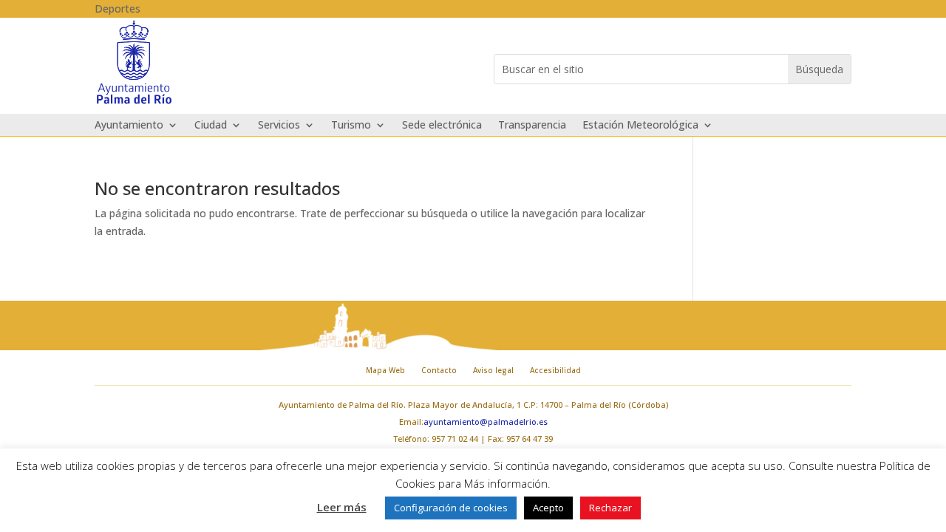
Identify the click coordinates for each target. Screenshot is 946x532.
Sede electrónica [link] (442, 126)
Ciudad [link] (210, 126)
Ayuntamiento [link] (129, 126)
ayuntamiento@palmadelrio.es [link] (485, 421)
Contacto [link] (439, 370)
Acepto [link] (548, 507)
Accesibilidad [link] (555, 370)
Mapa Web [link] (385, 370)
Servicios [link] (279, 126)
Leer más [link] (342, 506)
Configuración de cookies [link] (451, 507)
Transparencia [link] (532, 126)
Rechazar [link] (610, 507)
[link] (134, 102)
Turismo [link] (351, 126)
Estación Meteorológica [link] (640, 126)
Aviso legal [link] (493, 370)
